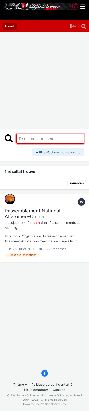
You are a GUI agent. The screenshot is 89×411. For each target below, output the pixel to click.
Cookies (59, 390)
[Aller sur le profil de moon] (10, 199)
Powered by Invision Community (44, 404)
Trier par (76, 183)
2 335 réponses (54, 249)
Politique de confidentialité (51, 384)
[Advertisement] (44, 79)
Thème (19, 384)
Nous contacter (36, 390)
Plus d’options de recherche (59, 152)
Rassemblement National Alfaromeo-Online (32, 213)
